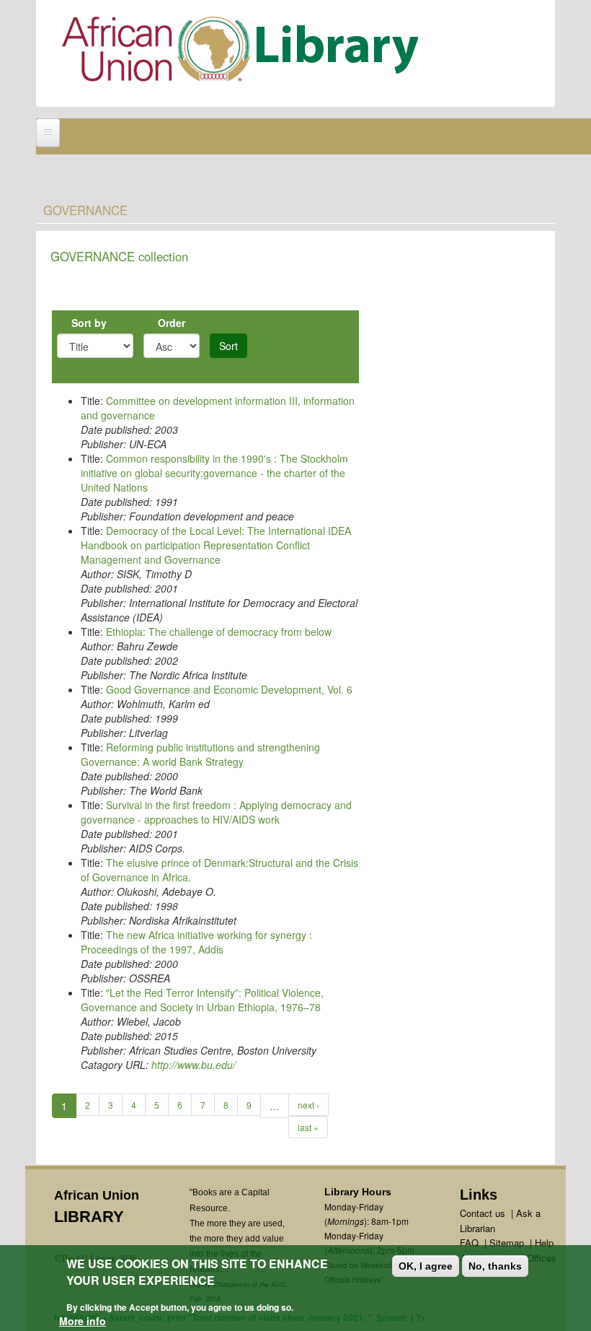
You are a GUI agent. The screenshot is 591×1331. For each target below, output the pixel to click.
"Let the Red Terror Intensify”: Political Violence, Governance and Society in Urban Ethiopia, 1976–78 (202, 999)
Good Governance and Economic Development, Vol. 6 (229, 689)
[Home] (243, 52)
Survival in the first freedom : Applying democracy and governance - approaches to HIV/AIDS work (216, 812)
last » (308, 1127)
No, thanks (495, 1266)
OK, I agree (426, 1266)
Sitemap (506, 1242)
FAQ (469, 1242)
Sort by (89, 322)
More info (82, 1321)
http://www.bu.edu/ (193, 1064)
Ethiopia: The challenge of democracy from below (219, 631)
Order (171, 322)
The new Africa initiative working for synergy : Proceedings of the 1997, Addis (196, 942)
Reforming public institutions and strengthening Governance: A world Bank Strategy (200, 754)
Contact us (482, 1213)
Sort (228, 346)
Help (544, 1242)
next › (308, 1105)
